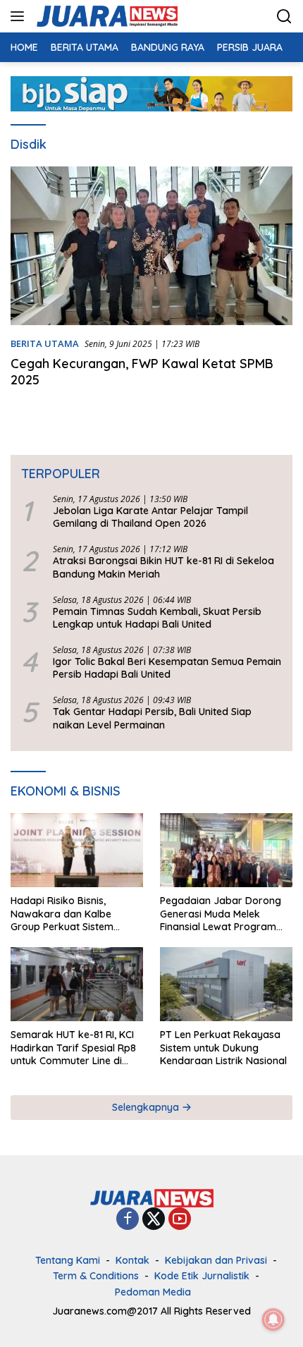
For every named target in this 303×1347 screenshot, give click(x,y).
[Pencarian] (284, 16)
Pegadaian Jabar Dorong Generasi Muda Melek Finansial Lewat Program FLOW (220, 913)
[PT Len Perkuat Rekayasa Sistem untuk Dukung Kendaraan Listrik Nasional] (226, 984)
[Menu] (20, 16)
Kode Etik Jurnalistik (201, 1275)
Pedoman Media (153, 1292)
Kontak (132, 1260)
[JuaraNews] (105, 16)
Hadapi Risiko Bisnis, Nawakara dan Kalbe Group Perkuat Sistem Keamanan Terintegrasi (65, 913)
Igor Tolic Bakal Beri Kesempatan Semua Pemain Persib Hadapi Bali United (167, 668)
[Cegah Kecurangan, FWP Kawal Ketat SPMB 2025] (151, 245)
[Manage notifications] (273, 1319)
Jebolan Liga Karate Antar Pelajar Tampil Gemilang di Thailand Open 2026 (150, 517)
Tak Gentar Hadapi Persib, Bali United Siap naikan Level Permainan (152, 718)
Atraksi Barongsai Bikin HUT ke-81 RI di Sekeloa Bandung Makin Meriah (163, 567)
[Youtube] (179, 1219)
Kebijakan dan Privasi (216, 1260)
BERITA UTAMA (45, 343)
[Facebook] (127, 1219)
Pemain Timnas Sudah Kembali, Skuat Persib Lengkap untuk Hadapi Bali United (157, 617)
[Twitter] (153, 1219)
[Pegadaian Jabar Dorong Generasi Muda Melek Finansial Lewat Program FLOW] (226, 850)
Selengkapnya (147, 1107)
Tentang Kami (67, 1260)
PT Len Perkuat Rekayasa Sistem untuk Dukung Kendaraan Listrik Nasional (223, 1047)
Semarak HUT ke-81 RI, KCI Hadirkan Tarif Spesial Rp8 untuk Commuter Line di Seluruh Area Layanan (73, 1047)
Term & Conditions (96, 1275)
